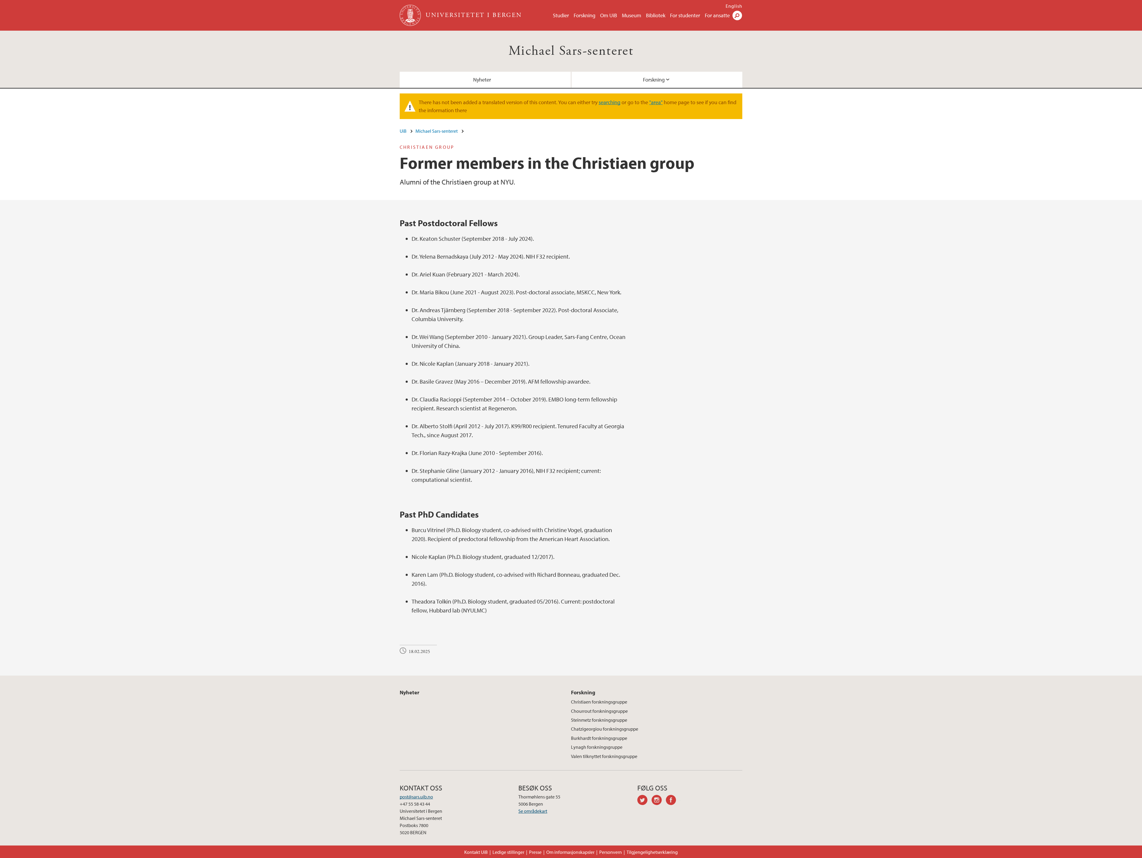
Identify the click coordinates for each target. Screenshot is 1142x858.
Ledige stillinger (508, 852)
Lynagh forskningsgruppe (596, 747)
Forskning (584, 15)
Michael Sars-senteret (571, 51)
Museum (631, 15)
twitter (644, 801)
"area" (656, 102)
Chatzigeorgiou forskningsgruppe (604, 729)
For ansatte (717, 15)
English (734, 6)
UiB (403, 131)
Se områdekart (532, 811)
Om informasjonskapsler (570, 852)
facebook (673, 801)
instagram (659, 801)
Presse (535, 852)
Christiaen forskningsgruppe (599, 702)
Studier (561, 15)
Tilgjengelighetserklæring (652, 852)
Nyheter (482, 79)
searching (609, 102)
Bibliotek (655, 15)
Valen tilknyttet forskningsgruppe (604, 756)
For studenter (685, 15)
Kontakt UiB (476, 852)
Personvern (610, 852)
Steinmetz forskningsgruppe (599, 720)
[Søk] (737, 15)
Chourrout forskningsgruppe (599, 711)
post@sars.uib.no (416, 797)
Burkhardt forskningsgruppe (599, 738)
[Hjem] (411, 15)
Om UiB (608, 15)
